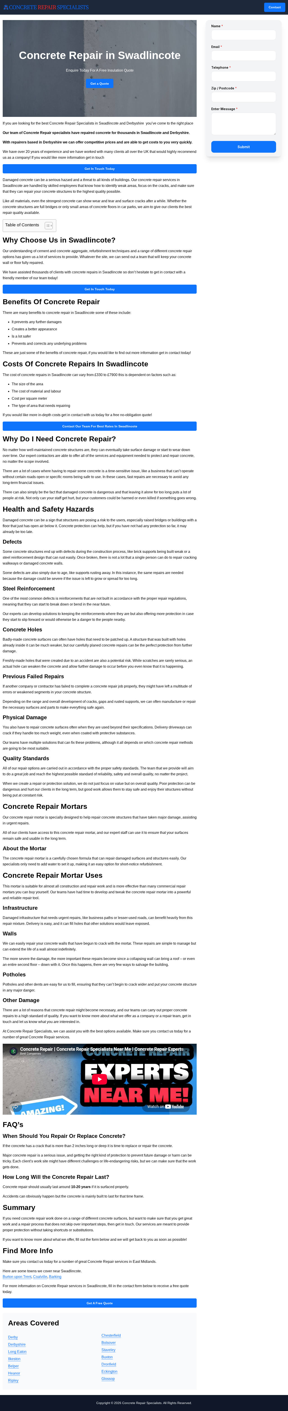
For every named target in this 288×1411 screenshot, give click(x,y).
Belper (13, 1366)
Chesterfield (111, 1335)
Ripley (13, 1380)
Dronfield (108, 1364)
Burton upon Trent (17, 1277)
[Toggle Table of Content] (46, 225)
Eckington (109, 1371)
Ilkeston (14, 1359)
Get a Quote (99, 83)
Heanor (14, 1373)
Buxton (107, 1357)
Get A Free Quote (100, 1303)
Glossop (108, 1379)
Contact (275, 7)
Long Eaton (17, 1352)
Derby (13, 1337)
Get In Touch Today (100, 168)
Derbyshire (17, 1344)
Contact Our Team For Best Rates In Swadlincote (99, 426)
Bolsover (108, 1343)
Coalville (40, 1277)
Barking (55, 1277)
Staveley (108, 1350)
